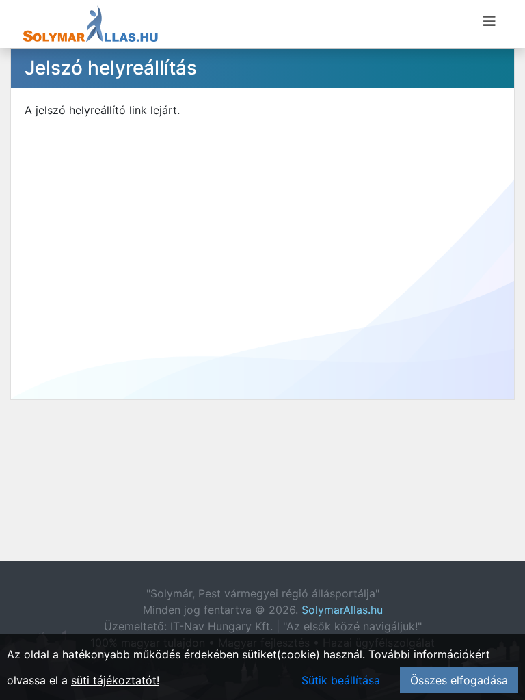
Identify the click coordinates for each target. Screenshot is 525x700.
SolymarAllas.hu (342, 610)
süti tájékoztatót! (115, 680)
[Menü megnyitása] (489, 21)
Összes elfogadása (459, 680)
